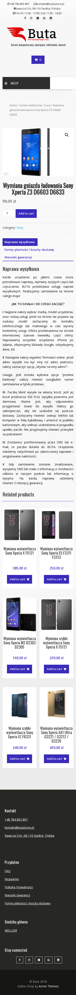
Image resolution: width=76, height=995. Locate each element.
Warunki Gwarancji (17, 895)
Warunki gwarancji (18, 257)
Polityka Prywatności (19, 887)
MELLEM (11, 930)
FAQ (8, 871)
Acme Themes (49, 986)
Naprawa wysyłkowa (19, 242)
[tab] (19, 242)
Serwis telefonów (30, 105)
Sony (47, 105)
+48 (8, 819)
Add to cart (26, 213)
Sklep (15, 83)
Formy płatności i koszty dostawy (29, 250)
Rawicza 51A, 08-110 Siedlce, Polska (29, 836)
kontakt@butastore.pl (20, 827)
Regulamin (12, 879)
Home (13, 105)
